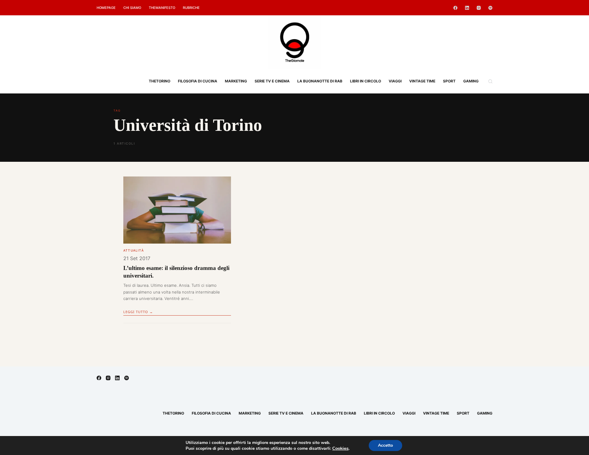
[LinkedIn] (467, 8)
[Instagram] (479, 8)
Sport (449, 81)
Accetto (385, 445)
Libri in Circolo (365, 81)
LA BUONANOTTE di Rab (319, 81)
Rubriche (191, 8)
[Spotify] (490, 8)
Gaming (471, 81)
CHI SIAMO (132, 8)
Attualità (133, 250)
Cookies (340, 448)
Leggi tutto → (138, 311)
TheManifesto (162, 8)
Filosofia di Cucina (197, 81)
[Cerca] (490, 81)
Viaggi (395, 81)
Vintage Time (422, 81)
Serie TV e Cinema (272, 81)
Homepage (106, 8)
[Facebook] (455, 8)
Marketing (236, 81)
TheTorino (159, 81)
